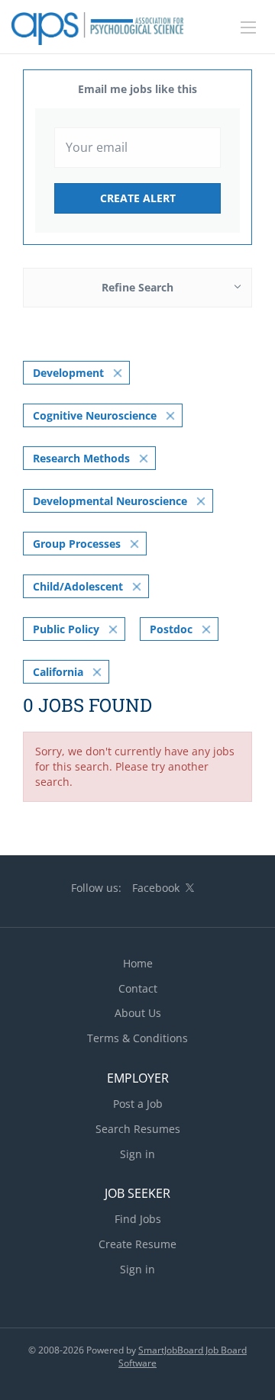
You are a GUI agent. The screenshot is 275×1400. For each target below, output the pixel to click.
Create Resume (137, 1244)
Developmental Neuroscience (110, 501)
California (58, 672)
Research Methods (81, 458)
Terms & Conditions (137, 1038)
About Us (138, 1013)
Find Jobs (138, 1219)
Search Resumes (137, 1129)
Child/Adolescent (78, 586)
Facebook (156, 887)
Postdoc (171, 629)
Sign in (137, 1154)
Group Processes (77, 543)
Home (138, 963)
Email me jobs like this (137, 89)
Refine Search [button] (137, 287)
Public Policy (66, 629)
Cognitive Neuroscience (95, 415)
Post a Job (138, 1103)
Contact (137, 988)
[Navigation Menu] (248, 27)
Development (68, 372)
